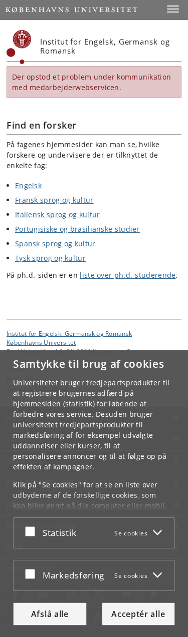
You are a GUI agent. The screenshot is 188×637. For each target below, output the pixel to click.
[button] (173, 9)
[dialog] (94, 493)
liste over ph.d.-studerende (127, 275)
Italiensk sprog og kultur (57, 214)
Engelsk (28, 185)
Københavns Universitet (41, 342)
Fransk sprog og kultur (54, 200)
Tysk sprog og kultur (50, 258)
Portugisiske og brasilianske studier (77, 229)
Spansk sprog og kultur (55, 243)
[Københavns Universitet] (19, 47)
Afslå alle (50, 613)
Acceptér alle (138, 613)
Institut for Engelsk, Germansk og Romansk (69, 333)
